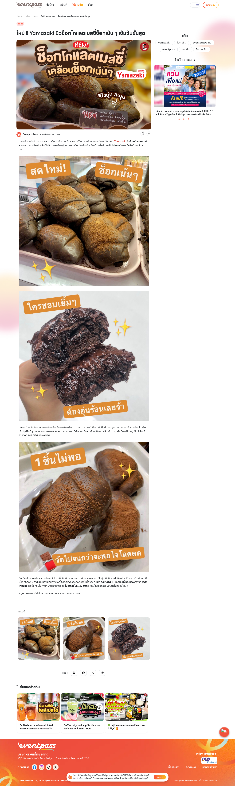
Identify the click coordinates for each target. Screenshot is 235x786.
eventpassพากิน (202, 43)
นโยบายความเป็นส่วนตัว (208, 780)
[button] (224, 732)
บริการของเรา (209, 767)
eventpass (168, 49)
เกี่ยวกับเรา (174, 767)
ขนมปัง (185, 49)
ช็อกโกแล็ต (201, 49)
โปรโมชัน (77, 4)
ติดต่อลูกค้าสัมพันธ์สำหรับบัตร (185, 780)
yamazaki (164, 43)
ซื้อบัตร (50, 4)
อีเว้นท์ (63, 4)
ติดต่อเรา (191, 767)
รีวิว (90, 4)
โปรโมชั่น (181, 43)
